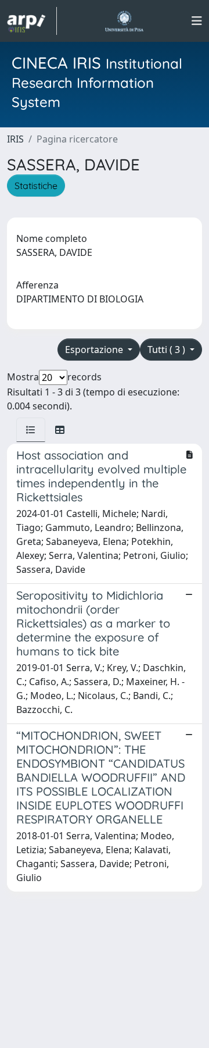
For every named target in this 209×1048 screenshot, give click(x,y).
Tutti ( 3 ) (167, 349)
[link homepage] (32, 21)
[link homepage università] (124, 21)
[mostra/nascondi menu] (197, 21)
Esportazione (95, 349)
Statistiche (36, 185)
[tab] (30, 430)
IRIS (15, 139)
